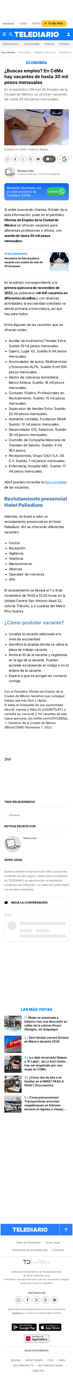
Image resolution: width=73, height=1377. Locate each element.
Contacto (58, 1249)
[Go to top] (66, 1229)
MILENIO (16, 1360)
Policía (49, 44)
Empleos (14, 815)
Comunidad (31, 44)
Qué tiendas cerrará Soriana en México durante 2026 (46, 1039)
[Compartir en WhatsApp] (7, 159)
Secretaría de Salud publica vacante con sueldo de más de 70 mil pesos (23, 262)
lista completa (55, 482)
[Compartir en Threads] (30, 159)
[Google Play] (24, 1327)
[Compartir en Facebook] (15, 159)
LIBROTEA (38, 1370)
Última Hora (10, 44)
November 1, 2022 (38, 727)
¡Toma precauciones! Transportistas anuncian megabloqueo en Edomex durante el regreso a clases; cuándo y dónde (44, 1105)
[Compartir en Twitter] (23, 159)
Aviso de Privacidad (28, 1242)
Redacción (25, 171)
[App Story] (50, 1327)
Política (64, 44)
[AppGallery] (36, 1338)
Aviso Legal (53, 1242)
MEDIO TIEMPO (34, 1360)
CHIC (51, 1360)
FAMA (61, 1360)
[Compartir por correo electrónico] (38, 159)
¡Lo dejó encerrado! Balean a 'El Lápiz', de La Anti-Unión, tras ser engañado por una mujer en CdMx (45, 1063)
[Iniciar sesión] (68, 34)
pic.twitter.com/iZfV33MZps (48, 718)
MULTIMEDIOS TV (23, 1365)
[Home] (36, 34)
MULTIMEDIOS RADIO (50, 1365)
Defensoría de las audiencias (29, 1249)
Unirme (53, 191)
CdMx (23, 23)
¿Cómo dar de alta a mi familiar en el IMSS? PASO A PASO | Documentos (44, 1081)
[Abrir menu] (4, 34)
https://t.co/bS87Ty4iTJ (46, 709)
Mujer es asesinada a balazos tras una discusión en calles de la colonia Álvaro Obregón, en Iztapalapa (45, 1023)
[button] (63, 159)
